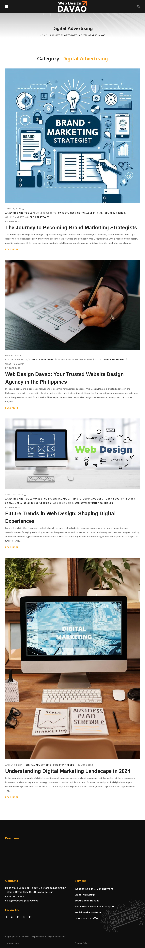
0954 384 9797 (14, 896)
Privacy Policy (82, 942)
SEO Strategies (40, 217)
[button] (138, 6)
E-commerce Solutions (95, 499)
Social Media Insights (19, 503)
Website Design (15, 364)
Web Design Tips (63, 503)
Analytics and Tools (19, 213)
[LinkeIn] (12, 917)
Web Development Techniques (94, 503)
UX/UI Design (43, 503)
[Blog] (18, 917)
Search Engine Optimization (74, 359)
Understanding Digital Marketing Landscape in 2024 (67, 771)
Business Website (45, 213)
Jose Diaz (15, 221)
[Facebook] (6, 917)
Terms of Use (12, 942)
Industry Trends (114, 213)
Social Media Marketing (110, 359)
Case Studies (66, 213)
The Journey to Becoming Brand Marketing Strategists (71, 227)
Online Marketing (16, 217)
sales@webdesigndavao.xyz (21, 900)
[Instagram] (24, 917)
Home (43, 35)
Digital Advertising (89, 213)
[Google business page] (30, 917)
